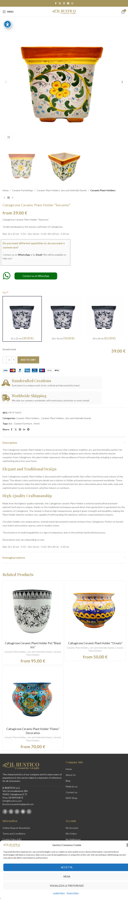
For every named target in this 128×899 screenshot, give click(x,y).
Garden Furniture (23, 423)
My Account (72, 827)
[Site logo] (64, 11)
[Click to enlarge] (8, 137)
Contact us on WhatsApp (35, 275)
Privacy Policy (73, 893)
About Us (71, 774)
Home (5, 190)
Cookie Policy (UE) (11, 839)
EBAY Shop (71, 798)
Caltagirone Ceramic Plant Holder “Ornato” (95, 643)
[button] (5, 82)
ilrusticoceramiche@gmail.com (18, 804)
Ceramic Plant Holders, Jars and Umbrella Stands (62, 190)
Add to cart (28, 359)
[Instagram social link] (64, 3)
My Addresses (73, 839)
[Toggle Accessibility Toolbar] (8, 24)
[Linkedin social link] (24, 429)
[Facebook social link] (56, 3)
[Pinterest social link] (68, 3)
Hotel (37, 423)
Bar (10, 423)
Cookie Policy (59, 893)
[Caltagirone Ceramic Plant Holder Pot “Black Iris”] (33, 611)
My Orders (71, 833)
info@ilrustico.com (12, 800)
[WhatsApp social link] (72, 3)
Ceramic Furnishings (22, 190)
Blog (68, 780)
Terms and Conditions (14, 833)
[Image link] (20, 765)
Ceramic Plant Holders (103, 190)
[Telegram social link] (28, 429)
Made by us (72, 786)
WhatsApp (24, 254)
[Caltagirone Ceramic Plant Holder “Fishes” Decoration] (33, 696)
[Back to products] (8, 198)
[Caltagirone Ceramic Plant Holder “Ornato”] (95, 611)
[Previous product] (4, 198)
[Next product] (12, 198)
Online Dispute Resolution (16, 827)
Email (39, 254)
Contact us (71, 792)
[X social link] (60, 3)
